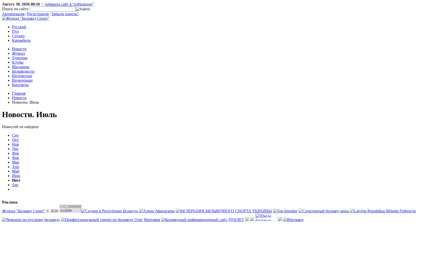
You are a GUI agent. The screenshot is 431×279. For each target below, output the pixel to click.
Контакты (20, 85)
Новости (19, 49)
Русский (19, 27)
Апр (15, 167)
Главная (18, 93)
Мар (15, 162)
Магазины (20, 67)
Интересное (22, 76)
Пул (15, 31)
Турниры (19, 58)
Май (15, 171)
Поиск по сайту (15, 9)
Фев (15, 158)
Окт (15, 140)
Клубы (17, 62)
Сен (15, 135)
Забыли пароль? (65, 14)
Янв (15, 153)
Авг (15, 185)
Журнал (18, 53)
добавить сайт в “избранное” (69, 4)
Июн (16, 176)
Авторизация (13, 14)
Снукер (18, 36)
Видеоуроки (22, 80)
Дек (15, 149)
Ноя (15, 144)
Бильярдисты (23, 71)
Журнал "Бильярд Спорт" (23, 211)
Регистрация (38, 14)
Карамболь (21, 40)
